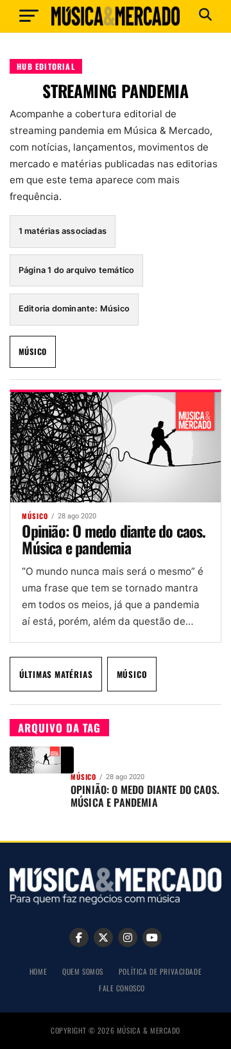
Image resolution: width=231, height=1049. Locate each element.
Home (38, 971)
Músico (33, 351)
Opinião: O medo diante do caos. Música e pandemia (113, 539)
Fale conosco (122, 987)
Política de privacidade (160, 971)
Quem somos (82, 971)
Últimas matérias (56, 674)
